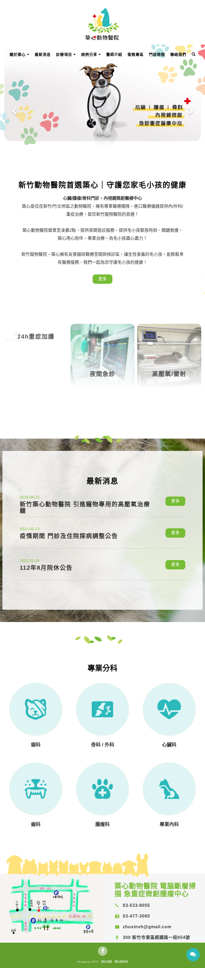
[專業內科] (169, 788)
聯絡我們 (178, 54)
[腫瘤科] (102, 788)
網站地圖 (106, 961)
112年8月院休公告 (46, 567)
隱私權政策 (121, 961)
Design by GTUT (87, 961)
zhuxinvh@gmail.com (146, 926)
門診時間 (157, 54)
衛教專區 (136, 54)
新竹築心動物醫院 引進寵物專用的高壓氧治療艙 (85, 507)
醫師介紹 (114, 54)
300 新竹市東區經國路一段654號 (155, 937)
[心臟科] (169, 709)
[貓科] (35, 709)
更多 (102, 279)
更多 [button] (175, 501)
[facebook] (102, 951)
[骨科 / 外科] (102, 709)
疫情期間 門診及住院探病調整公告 (69, 536)
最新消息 (43, 54)
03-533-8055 (135, 905)
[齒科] (35, 788)
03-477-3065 (135, 916)
